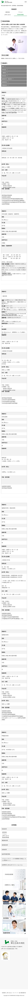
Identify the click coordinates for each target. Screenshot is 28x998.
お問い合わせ (9, 992)
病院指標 (4, 992)
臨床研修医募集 (6, 854)
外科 (3, 66)
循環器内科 (5, 82)
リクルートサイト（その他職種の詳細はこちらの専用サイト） (14, 859)
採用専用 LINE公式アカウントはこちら (12, 865)
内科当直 (4, 75)
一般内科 (4, 72)
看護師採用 (5, 840)
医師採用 (4, 829)
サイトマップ (15, 992)
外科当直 (4, 69)
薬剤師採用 (5, 845)
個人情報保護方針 (22, 992)
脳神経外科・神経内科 (7, 79)
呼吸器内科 (5, 85)
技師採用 (4, 849)
